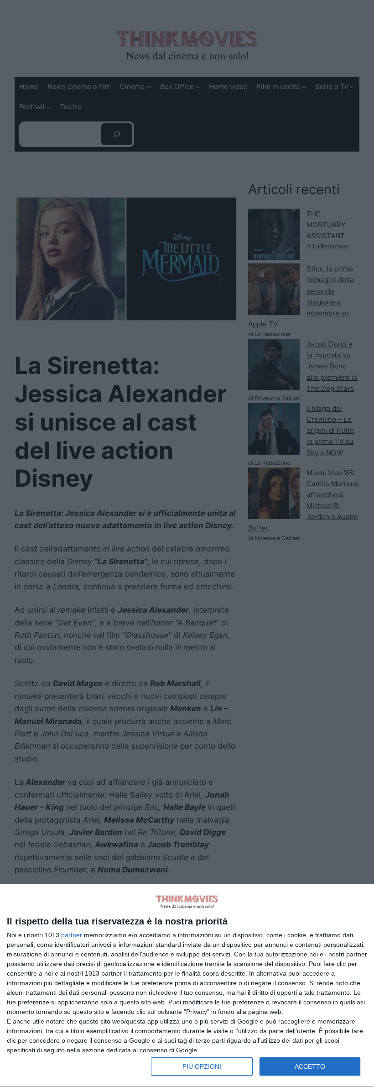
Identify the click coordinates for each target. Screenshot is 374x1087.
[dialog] (187, 986)
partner (71, 935)
